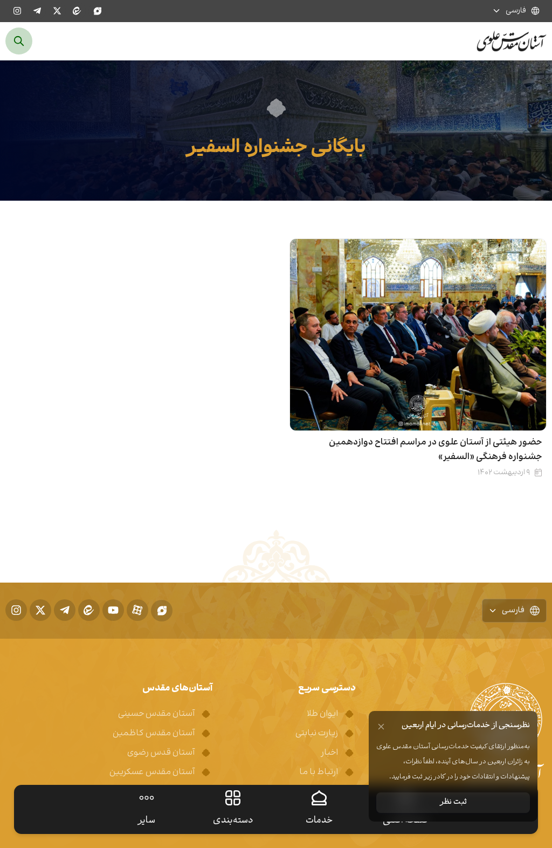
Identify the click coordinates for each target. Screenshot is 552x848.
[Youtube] (113, 610)
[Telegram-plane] (37, 10)
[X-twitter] (57, 10)
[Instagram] (17, 10)
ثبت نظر (453, 802)
